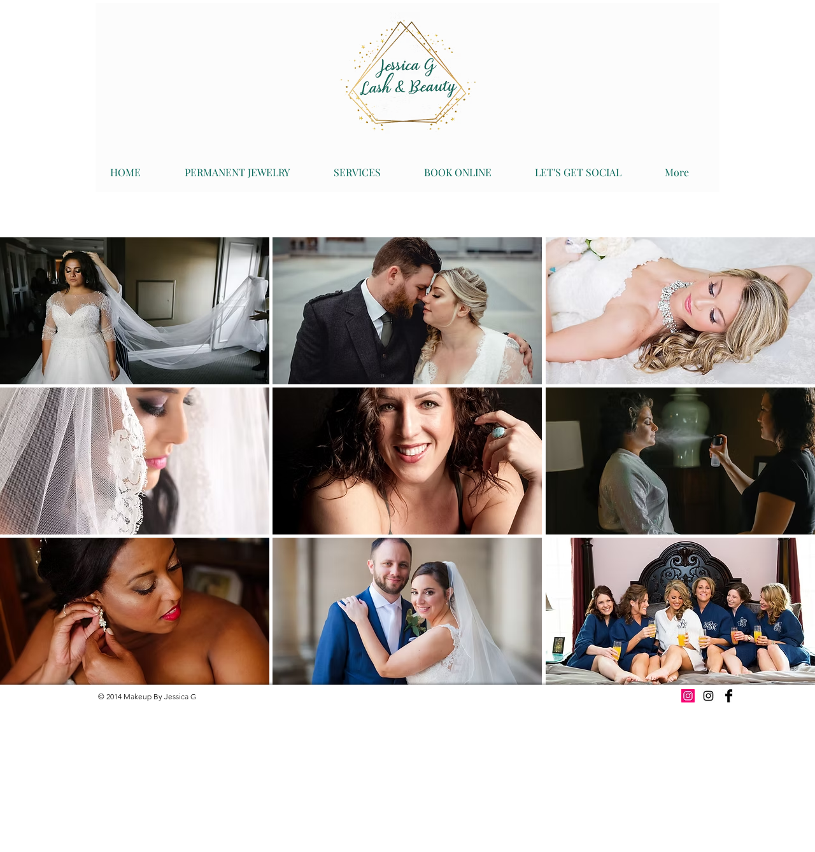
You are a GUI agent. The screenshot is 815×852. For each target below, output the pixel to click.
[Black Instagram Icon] (708, 695)
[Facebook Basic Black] (728, 695)
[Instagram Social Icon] (688, 695)
